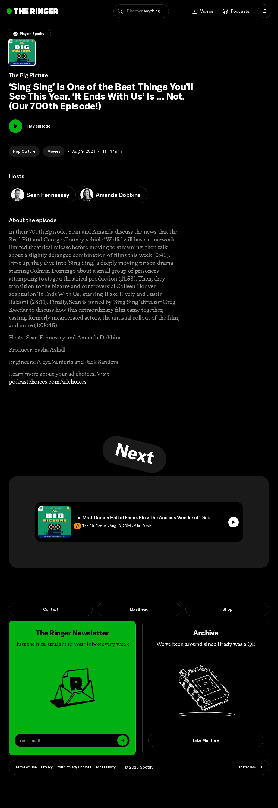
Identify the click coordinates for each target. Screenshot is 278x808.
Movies (53, 151)
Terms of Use (26, 767)
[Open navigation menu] (264, 11)
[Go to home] (32, 11)
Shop (227, 609)
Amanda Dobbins (118, 195)
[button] (141, 11)
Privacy (47, 767)
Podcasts (240, 11)
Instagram (247, 767)
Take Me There (205, 740)
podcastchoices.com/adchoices (48, 381)
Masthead (139, 609)
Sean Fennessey (47, 195)
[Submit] (122, 740)
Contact (50, 609)
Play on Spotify (32, 33)
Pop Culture (24, 151)
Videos (206, 11)
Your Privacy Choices (74, 767)
